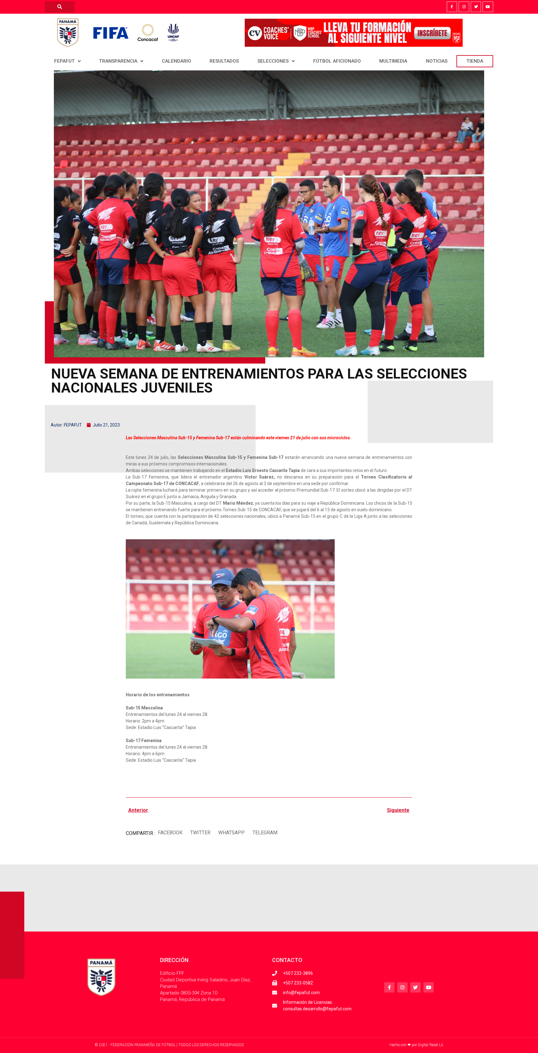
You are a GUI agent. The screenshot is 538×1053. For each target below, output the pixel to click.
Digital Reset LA (430, 1045)
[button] (170, 832)
